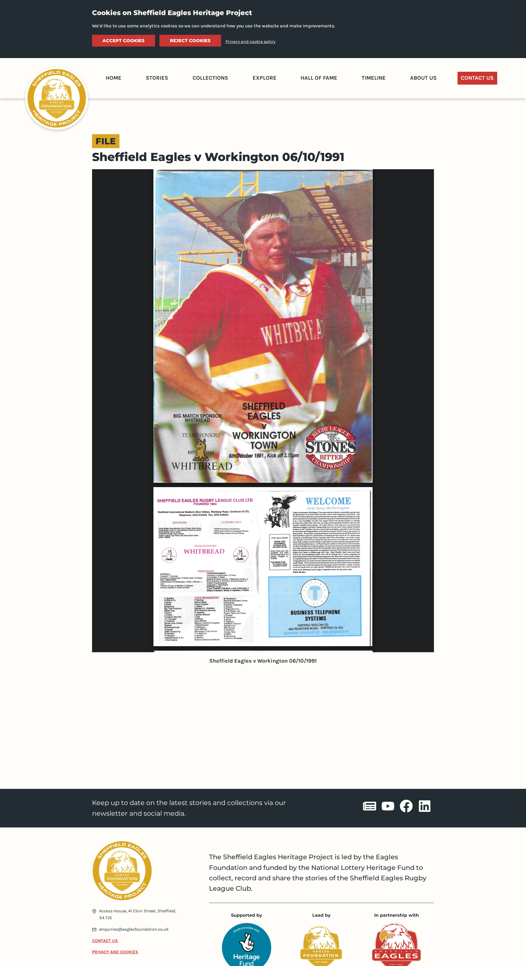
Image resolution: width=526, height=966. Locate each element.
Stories (157, 78)
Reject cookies (190, 40)
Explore (264, 78)
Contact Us (477, 78)
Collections (210, 78)
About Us (423, 78)
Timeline (374, 78)
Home (113, 78)
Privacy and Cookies (115, 952)
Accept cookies (123, 40)
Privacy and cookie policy (250, 41)
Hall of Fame (319, 78)
